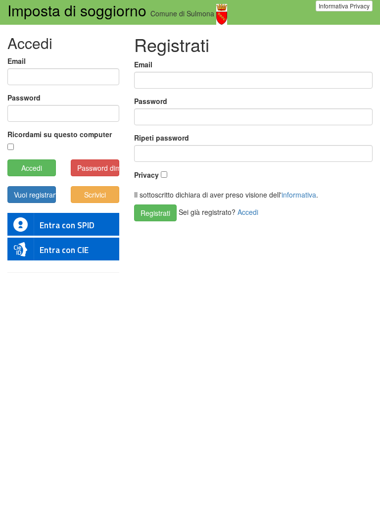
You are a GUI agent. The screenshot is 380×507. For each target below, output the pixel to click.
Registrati (155, 213)
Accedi (248, 212)
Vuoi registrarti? (35, 195)
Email (143, 64)
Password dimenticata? (98, 168)
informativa (299, 195)
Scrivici (95, 195)
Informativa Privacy (344, 5)
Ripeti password (161, 138)
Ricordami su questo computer (59, 134)
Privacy (146, 175)
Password (150, 101)
